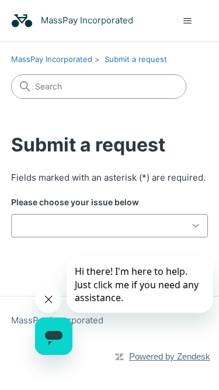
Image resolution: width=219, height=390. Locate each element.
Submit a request (136, 59)
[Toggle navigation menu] (187, 21)
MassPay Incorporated (51, 59)
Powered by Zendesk (169, 356)
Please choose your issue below (75, 202)
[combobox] (109, 225)
